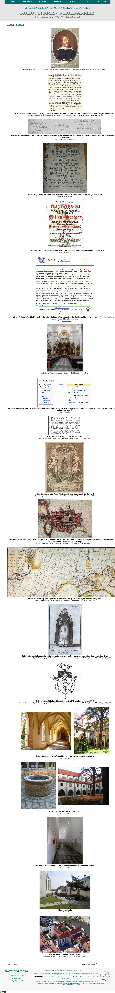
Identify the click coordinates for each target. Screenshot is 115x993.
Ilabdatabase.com (66, 196)
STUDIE (42, 1)
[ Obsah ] (14, 978)
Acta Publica (71, 139)
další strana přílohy (89, 964)
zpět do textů (12, 964)
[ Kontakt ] (19, 981)
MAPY (72, 1)
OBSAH (57, 1)
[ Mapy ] (19, 978)
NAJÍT (87, 1)
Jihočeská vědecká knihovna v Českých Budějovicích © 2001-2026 (65, 970)
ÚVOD (12, 1)
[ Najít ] (13, 981)
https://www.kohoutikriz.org (71, 984)
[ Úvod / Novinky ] (13, 975)
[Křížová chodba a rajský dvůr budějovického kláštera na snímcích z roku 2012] (46, 730)
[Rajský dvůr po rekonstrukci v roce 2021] (38, 785)
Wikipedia (67, 412)
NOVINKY (27, 1)
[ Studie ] (22, 975)
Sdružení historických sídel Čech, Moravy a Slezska (70, 956)
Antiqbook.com (66, 321)
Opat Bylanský (53, 69)
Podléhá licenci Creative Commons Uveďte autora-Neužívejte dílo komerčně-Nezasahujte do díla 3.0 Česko (70, 977)
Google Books (67, 252)
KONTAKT (102, 1)
